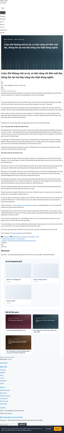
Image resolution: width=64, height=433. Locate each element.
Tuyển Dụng (3, 30)
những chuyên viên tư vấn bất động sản (23, 205)
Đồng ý (57, 428)
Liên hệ (2, 383)
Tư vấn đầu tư (4, 398)
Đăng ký (22, 424)
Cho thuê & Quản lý (5, 395)
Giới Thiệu (2, 19)
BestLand (15, 233)
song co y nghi (35, 236)
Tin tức (2, 378)
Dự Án (1, 22)
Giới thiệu (2, 372)
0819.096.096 (3, 363)
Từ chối (48, 428)
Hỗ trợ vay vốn (4, 401)
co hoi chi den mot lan (25, 236)
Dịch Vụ (2, 24)
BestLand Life (6, 236)
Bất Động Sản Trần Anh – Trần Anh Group (13, 238)
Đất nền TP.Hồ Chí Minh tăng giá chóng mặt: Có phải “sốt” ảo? (19, 240)
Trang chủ (2, 16)
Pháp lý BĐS (3, 404)
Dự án (1, 375)
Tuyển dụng (3, 380)
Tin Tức (2, 27)
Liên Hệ (2, 32)
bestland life (15, 236)
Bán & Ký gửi (3, 393)
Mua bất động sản (5, 390)
